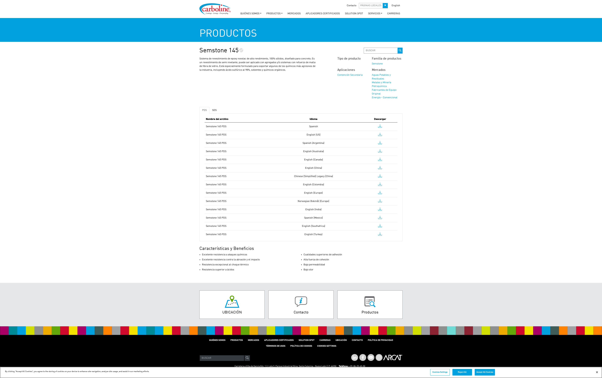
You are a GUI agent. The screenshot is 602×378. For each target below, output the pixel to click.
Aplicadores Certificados (323, 13)
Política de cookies (301, 346)
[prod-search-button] (400, 51)
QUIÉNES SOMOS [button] (249, 13)
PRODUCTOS (236, 340)
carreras (393, 13)
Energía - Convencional (384, 97)
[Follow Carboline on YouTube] (370, 357)
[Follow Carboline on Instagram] (379, 357)
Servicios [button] (374, 13)
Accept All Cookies (484, 372)
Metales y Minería (381, 82)
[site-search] (247, 358)
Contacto (351, 5)
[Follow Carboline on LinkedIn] (354, 357)
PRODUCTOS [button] (273, 13)
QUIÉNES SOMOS (217, 340)
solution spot (354, 13)
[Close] (597, 372)
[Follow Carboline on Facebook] (362, 357)
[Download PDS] (380, 127)
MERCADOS (294, 13)
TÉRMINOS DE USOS (275, 346)
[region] (301, 372)
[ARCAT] (393, 358)
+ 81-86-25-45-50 (357, 366)
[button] (373, 5)
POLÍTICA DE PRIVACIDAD (380, 340)
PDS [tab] (204, 110)
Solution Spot (306, 340)
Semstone (377, 64)
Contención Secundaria (350, 75)
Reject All (462, 372)
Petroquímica (379, 86)
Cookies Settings (439, 372)
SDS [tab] (214, 110)
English (396, 5)
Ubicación (341, 340)
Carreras (324, 340)
